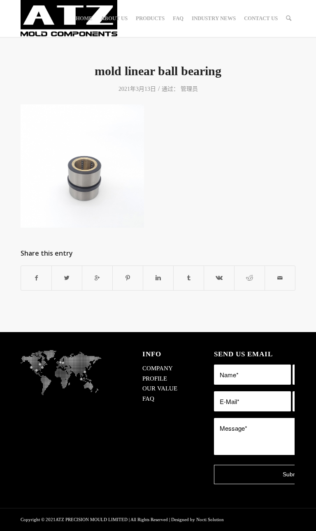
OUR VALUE (159, 388)
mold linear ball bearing (158, 71)
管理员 (189, 89)
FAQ (148, 398)
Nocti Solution (210, 519)
